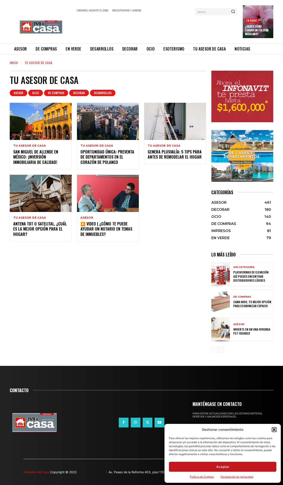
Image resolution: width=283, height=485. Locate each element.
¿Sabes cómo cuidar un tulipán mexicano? (256, 30)
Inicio (14, 62)
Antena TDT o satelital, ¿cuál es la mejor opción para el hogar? (40, 229)
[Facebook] (123, 422)
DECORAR (79, 92)
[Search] (233, 11)
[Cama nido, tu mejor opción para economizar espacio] (220, 302)
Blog (35, 92)
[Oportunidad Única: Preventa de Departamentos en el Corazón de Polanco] (108, 121)
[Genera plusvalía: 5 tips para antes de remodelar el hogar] (175, 121)
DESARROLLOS (102, 92)
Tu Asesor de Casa (29, 145)
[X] (147, 422)
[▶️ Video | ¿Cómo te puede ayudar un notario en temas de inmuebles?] (108, 193)
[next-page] (221, 350)
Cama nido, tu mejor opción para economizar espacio (252, 303)
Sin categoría (243, 267)
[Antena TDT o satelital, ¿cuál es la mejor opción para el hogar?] (41, 193)
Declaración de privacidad (237, 476)
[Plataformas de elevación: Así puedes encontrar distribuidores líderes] (220, 274)
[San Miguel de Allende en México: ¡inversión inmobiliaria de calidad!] (41, 121)
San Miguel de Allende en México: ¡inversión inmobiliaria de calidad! (35, 157)
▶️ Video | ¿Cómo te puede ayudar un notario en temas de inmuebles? (106, 229)
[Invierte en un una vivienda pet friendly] (220, 329)
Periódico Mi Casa (36, 472)
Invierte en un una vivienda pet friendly (251, 331)
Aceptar (222, 467)
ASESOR (18, 92)
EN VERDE (251, 20)
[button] (274, 429)
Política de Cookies (202, 476)
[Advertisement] (157, 27)
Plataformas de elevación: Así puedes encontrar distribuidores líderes (251, 276)
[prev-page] (214, 350)
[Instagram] (135, 422)
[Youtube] (159, 422)
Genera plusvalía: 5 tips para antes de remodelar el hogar (175, 154)
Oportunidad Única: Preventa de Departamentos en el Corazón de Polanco (107, 157)
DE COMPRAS (56, 92)
